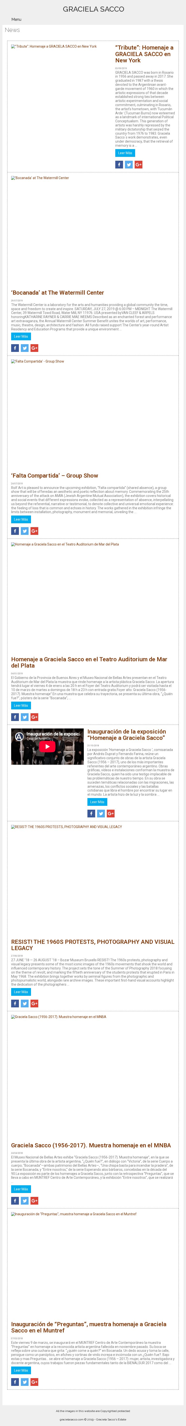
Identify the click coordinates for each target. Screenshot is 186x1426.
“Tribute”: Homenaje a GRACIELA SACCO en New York (144, 54)
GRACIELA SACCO (93, 9)
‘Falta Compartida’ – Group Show (54, 475)
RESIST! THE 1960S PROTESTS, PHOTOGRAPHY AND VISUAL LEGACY (93, 945)
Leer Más (125, 153)
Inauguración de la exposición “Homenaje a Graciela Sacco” (126, 734)
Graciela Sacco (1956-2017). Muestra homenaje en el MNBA (91, 1145)
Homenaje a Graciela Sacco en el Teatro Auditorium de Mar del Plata (89, 662)
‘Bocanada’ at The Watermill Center (57, 292)
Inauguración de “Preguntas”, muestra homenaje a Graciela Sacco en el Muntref (88, 1327)
